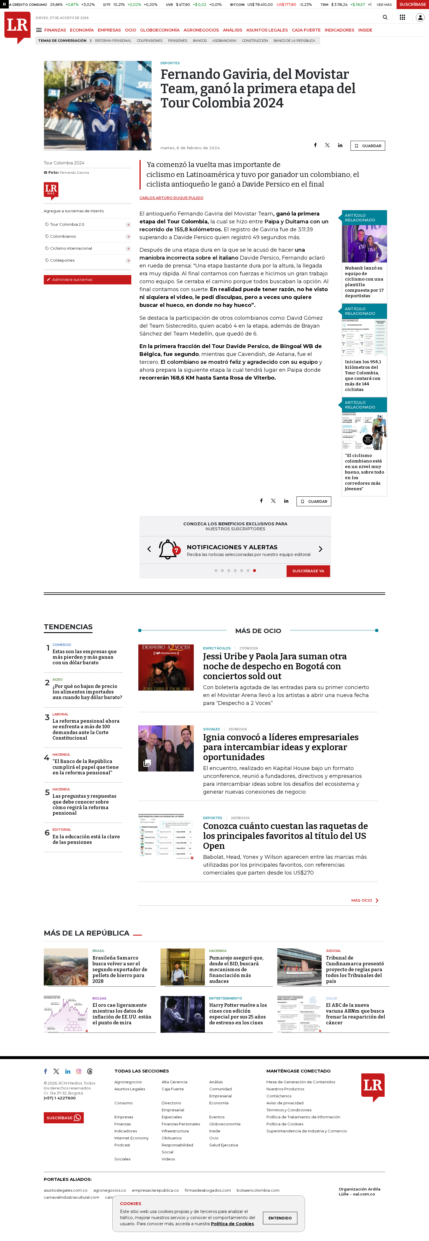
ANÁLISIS (232, 30)
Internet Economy (131, 1138)
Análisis (216, 1082)
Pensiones (177, 41)
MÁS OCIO (361, 900)
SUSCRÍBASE (413, 4)
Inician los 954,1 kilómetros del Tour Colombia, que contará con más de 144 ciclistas (363, 375)
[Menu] (39, 30)
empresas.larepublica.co (155, 1190)
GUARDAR (371, 146)
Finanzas (122, 1124)
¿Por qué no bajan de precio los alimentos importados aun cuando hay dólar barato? (87, 692)
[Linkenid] (70, 1072)
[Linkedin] (340, 145)
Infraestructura (175, 1131)
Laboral (60, 714)
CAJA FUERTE (306, 30)
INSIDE (365, 30)
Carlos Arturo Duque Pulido (171, 198)
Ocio (214, 1138)
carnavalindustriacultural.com (71, 1197)
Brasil (98, 951)
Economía (219, 1103)
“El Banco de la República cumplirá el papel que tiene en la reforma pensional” (86, 767)
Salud (331, 998)
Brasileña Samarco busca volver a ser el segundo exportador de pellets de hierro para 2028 (120, 969)
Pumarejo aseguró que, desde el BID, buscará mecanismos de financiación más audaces (236, 969)
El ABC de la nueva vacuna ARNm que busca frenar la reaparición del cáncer (355, 1014)
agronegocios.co (109, 1190)
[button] (147, 550)
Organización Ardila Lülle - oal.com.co (360, 1191)
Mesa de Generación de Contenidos (300, 1082)
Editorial (62, 830)
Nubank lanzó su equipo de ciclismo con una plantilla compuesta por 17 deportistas (364, 281)
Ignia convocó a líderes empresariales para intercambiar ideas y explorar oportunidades (281, 747)
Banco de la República (294, 41)
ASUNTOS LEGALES (267, 30)
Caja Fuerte (173, 1089)
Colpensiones (149, 41)
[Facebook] (315, 145)
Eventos (216, 1117)
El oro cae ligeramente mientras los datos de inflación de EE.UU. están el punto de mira (122, 1014)
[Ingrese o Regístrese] (420, 17)
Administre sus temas (71, 279)
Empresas (123, 1117)
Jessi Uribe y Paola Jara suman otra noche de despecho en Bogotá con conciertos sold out (275, 666)
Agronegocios (128, 1082)
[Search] (385, 17)
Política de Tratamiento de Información (303, 1117)
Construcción (255, 41)
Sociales (122, 1159)
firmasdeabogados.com (208, 1190)
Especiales (172, 1117)
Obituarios (172, 1138)
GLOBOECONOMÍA (159, 30)
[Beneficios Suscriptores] (402, 17)
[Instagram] (81, 1072)
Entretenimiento (225, 998)
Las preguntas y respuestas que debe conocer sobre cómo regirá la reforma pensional (84, 804)
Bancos (200, 41)
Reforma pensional (113, 41)
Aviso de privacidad (285, 1103)
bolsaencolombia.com (258, 1190)
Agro (58, 679)
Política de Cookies (232, 1223)
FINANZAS (55, 30)
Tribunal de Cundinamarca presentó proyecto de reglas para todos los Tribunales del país (355, 969)
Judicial (333, 951)
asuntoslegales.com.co (66, 1190)
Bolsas (100, 998)
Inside (214, 1131)
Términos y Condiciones (288, 1110)
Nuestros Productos (285, 1089)
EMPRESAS (109, 30)
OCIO (130, 30)
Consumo (123, 1103)
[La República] (17, 28)
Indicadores (125, 1131)
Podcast (122, 1145)
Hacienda (61, 754)
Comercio (62, 645)
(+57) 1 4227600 (60, 1098)
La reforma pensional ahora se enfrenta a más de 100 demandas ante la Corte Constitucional (86, 729)
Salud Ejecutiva (223, 1145)
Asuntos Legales (129, 1089)
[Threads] (92, 1072)
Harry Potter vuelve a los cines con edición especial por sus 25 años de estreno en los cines (238, 1014)
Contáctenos (278, 1096)
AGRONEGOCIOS (201, 30)
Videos (168, 1159)
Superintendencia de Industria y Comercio (306, 1131)
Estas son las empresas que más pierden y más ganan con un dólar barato (85, 657)
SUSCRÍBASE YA (308, 571)
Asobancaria (224, 41)
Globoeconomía (224, 1124)
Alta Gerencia (174, 1082)
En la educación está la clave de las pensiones (86, 839)
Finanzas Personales (181, 1124)
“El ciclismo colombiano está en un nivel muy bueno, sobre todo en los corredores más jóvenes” (364, 472)
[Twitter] (327, 145)
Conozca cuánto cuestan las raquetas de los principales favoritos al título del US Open (285, 836)
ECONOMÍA (82, 30)
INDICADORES (339, 30)
